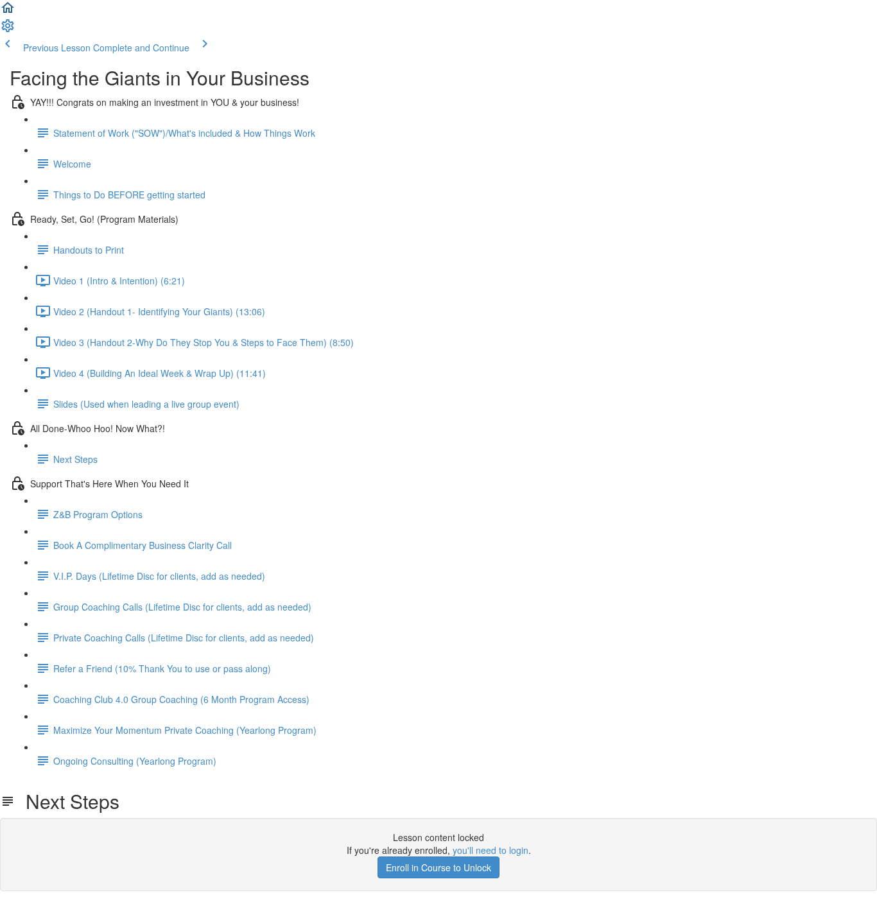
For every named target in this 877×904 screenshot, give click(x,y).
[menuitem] (7, 29)
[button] (7, 11)
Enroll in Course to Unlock (438, 867)
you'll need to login (490, 850)
